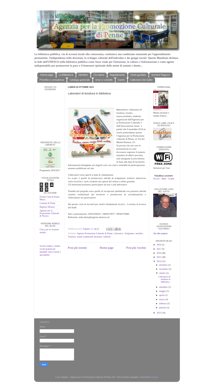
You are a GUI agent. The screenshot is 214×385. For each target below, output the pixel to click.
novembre (164, 269)
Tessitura (72, 237)
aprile (162, 295)
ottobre (162, 273)
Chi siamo (98, 75)
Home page (46, 75)
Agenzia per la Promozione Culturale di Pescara (49, 213)
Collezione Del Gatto (141, 80)
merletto (139, 233)
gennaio (163, 307)
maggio (162, 291)
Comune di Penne (47, 203)
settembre (163, 287)
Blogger (154, 377)
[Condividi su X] (113, 229)
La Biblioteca (66, 75)
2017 (159, 249)
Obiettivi (83, 75)
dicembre (163, 265)
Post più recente (77, 247)
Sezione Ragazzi (160, 75)
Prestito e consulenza (52, 80)
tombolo (107, 237)
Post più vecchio (136, 247)
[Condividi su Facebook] (116, 229)
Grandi (171, 179)
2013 (159, 313)
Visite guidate (138, 75)
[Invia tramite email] (107, 229)
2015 (159, 257)
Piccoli (156, 179)
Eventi (121, 80)
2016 (159, 253)
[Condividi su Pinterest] (119, 229)
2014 (159, 261)
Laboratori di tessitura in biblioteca (164, 279)
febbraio (163, 303)
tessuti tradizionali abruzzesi (89, 237)
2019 (159, 245)
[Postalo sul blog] (110, 229)
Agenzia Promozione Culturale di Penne (94, 233)
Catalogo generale (80, 80)
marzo (162, 299)
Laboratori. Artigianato (124, 233)
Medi (164, 179)
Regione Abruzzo (47, 207)
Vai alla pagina (160, 233)
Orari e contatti (103, 80)
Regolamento (117, 75)
